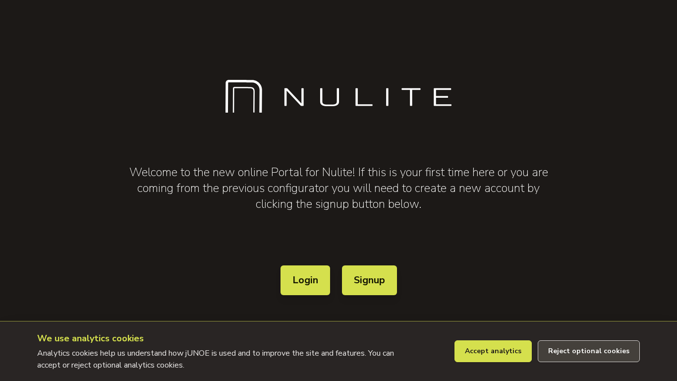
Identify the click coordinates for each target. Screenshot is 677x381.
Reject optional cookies (588, 351)
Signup (369, 280)
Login (305, 280)
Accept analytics (493, 351)
